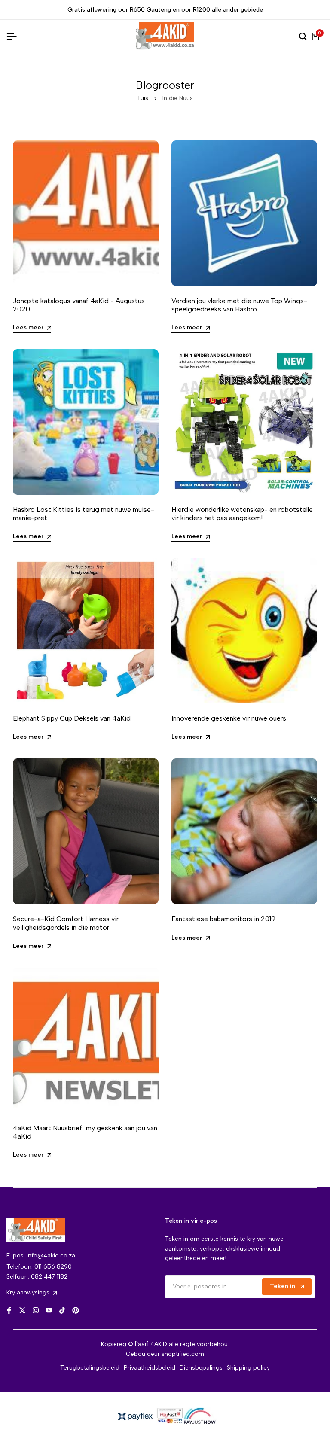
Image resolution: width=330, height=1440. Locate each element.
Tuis (142, 98)
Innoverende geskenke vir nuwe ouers (228, 718)
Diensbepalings (201, 1367)
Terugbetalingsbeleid (89, 1367)
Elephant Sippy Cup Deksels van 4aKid (72, 718)
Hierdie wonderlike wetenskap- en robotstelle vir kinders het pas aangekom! (242, 513)
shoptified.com (183, 1354)
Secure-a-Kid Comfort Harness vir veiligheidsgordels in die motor (66, 923)
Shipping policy (248, 1367)
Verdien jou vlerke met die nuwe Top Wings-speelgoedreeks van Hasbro (239, 305)
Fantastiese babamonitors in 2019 (223, 919)
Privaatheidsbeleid (149, 1367)
